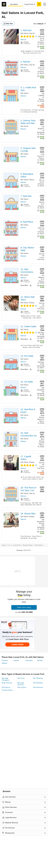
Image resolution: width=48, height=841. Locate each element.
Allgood (4, 663)
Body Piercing (7, 683)
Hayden (16, 660)
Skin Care (21, 678)
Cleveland (29, 660)
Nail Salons (24, 33)
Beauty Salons (34, 303)
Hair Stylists (21, 687)
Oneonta (5, 660)
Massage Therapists (5, 679)
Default (40, 24)
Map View (9, 23)
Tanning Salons (7, 690)
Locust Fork (17, 545)
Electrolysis (6, 687)
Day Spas (32, 33)
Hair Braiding (37, 683)
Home (4, 545)
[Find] (39, 4)
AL (9, 545)
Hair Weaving (38, 678)
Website (23, 39)
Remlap (40, 660)
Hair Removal (38, 687)
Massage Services (35, 180)
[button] (44, 4)
